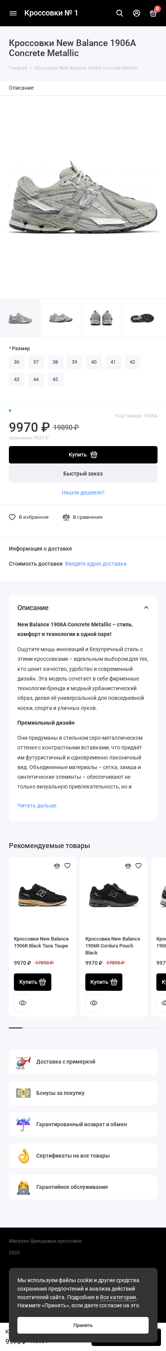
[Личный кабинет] (136, 13)
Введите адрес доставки (96, 564)
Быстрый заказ (83, 473)
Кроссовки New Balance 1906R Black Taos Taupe (41, 942)
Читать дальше (36, 805)
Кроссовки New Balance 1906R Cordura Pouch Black (112, 946)
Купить (28, 982)
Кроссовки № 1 (51, 13)
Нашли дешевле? (83, 492)
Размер (21, 348)
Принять (83, 1325)
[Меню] (13, 13)
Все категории (118, 1297)
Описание (21, 88)
